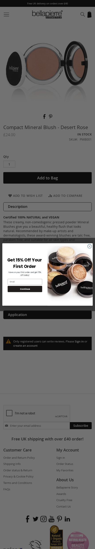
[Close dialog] (89, 246)
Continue (25, 289)
